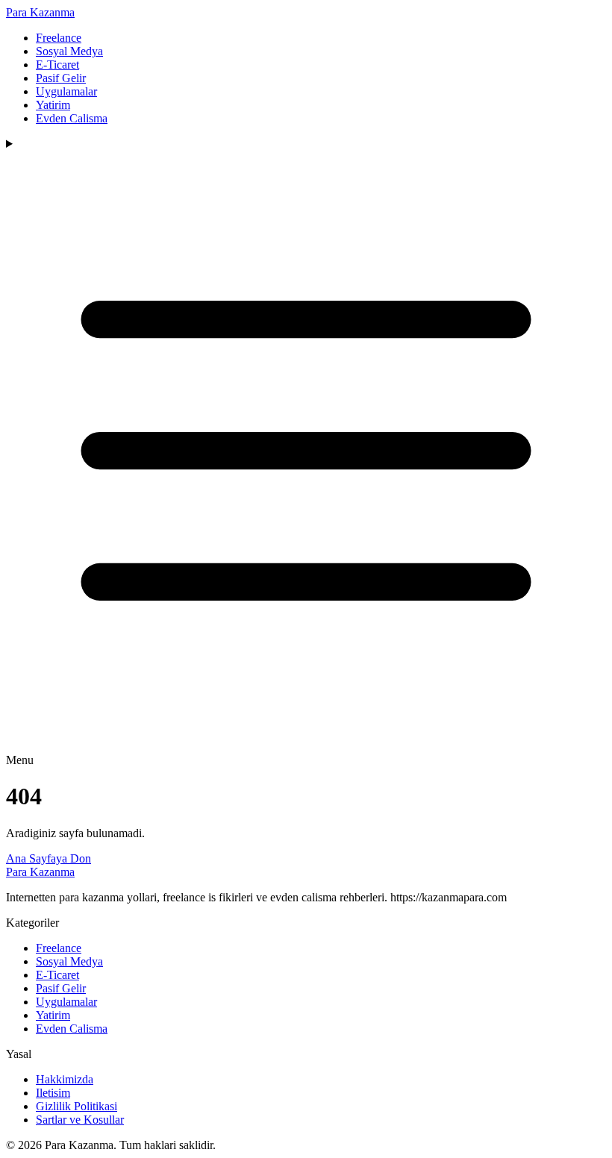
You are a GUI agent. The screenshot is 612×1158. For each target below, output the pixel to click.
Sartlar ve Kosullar (80, 1119)
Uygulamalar (66, 91)
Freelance (58, 37)
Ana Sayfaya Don (48, 858)
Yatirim (53, 104)
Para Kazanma (40, 12)
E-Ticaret (57, 64)
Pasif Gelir (61, 78)
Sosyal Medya (69, 51)
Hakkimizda (64, 1079)
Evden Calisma (71, 118)
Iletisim (53, 1092)
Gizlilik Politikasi (76, 1106)
